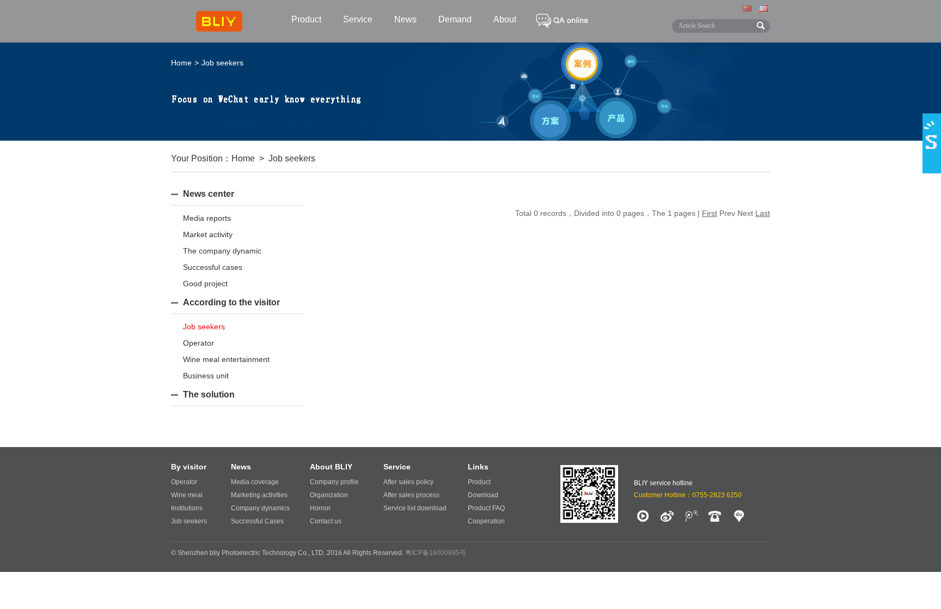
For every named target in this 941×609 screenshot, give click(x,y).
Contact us (325, 521)
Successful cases (212, 267)
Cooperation (486, 521)
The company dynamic (222, 250)
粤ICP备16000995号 (435, 553)
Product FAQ (486, 508)
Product (306, 19)
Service (357, 19)
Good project (205, 283)
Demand (455, 19)
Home (181, 62)
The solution (209, 394)
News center (208, 193)
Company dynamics (260, 508)
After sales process (411, 495)
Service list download (415, 508)
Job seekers (204, 326)
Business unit (206, 375)
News (405, 19)
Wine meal (187, 495)
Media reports (207, 218)
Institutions (187, 508)
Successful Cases (257, 521)
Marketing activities (259, 495)
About (504, 19)
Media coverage (255, 482)
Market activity (208, 234)
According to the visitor (231, 302)
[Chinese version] (748, 9)
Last (762, 213)
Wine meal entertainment (226, 359)
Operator (198, 343)
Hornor (320, 508)
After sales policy (408, 482)
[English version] (764, 9)
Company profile (334, 482)
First (709, 213)
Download (483, 495)
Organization (329, 495)
